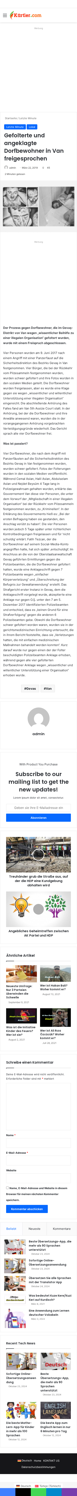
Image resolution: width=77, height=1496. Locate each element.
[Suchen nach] (72, 16)
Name (11, 1135)
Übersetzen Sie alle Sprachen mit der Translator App (50, 1280)
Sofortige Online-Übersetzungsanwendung (47, 1262)
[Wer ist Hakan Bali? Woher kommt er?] (55, 973)
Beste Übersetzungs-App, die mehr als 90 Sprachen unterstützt (50, 1245)
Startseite (10, 118)
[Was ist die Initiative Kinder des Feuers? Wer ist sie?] (21, 1015)
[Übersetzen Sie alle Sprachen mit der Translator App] (15, 1283)
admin (12, 167)
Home (37, 1460)
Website (11, 1170)
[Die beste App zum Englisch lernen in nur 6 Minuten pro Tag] (55, 1410)
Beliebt (11, 1229)
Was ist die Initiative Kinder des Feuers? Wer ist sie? (21, 1031)
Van (49, 688)
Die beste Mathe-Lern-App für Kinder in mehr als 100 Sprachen (20, 1429)
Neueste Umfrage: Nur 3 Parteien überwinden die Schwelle (19, 991)
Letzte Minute (28, 118)
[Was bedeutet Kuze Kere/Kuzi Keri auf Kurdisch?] (15, 1300)
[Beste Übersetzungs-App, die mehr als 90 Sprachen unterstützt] (15, 1246)
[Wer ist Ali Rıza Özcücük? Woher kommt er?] (55, 1017)
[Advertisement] (38, 69)
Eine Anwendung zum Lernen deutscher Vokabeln (49, 1313)
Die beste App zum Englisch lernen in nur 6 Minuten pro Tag (55, 1427)
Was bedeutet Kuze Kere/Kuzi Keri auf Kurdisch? (50, 1298)
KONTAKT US (51, 1460)
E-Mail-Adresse (17, 1152)
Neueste (34, 1229)
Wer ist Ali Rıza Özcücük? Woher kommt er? (52, 1034)
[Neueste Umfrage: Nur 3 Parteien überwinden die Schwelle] (21, 974)
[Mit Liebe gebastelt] (25, 15)
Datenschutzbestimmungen (38, 1467)
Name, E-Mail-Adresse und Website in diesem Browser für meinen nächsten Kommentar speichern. (36, 1194)
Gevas (31, 688)
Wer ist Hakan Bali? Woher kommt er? (54, 987)
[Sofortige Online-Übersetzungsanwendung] (15, 1265)
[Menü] (5, 16)
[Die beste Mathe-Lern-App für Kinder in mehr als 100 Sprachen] (21, 1410)
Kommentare (62, 1229)
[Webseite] (38, 740)
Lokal (32, 126)
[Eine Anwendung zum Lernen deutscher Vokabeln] (15, 1318)
